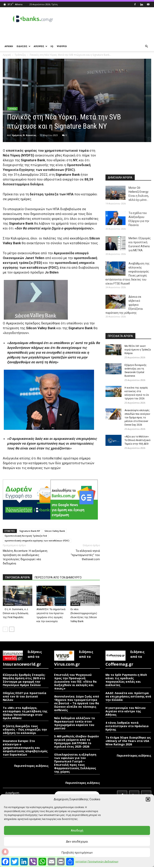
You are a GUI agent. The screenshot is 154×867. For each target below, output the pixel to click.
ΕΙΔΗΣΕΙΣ (22, 46)
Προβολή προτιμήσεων (77, 852)
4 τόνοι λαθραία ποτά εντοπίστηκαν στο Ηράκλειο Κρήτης (127, 726)
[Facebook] (135, 4)
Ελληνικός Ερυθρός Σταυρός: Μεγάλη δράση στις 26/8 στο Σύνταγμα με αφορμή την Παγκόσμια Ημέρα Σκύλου (24, 680)
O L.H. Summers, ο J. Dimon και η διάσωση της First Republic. (15, 613)
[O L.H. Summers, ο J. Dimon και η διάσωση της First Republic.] (17, 596)
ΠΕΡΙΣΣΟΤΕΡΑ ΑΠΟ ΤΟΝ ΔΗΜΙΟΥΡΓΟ (58, 577)
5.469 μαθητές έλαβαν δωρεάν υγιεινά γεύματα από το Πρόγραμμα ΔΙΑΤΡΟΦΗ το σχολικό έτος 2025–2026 (76, 741)
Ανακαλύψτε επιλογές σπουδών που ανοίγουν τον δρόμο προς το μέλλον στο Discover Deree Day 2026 (137, 417)
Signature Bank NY (29, 530)
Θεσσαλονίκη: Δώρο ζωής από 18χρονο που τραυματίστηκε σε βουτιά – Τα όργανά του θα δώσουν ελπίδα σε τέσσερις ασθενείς (76, 703)
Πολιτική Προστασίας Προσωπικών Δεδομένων (89, 861)
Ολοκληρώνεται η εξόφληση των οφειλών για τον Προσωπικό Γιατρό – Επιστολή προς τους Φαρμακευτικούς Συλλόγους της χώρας (75, 763)
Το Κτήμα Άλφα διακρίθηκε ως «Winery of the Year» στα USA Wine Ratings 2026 (128, 741)
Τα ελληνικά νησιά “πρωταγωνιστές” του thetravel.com (85, 555)
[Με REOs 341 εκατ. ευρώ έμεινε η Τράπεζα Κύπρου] (113, 349)
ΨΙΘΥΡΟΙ (62, 46)
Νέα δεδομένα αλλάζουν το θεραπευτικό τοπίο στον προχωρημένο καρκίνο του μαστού (74, 723)
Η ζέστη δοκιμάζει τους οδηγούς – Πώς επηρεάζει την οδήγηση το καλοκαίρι (25, 729)
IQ (52, 46)
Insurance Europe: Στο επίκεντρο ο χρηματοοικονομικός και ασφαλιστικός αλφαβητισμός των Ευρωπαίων (25, 747)
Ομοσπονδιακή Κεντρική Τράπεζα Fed (26, 535)
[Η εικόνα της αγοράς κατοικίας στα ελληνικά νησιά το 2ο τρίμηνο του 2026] (113, 391)
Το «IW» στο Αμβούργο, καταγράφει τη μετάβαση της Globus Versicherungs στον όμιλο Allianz (25, 713)
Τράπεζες (20, 55)
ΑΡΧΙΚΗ (9, 46)
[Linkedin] (142, 4)
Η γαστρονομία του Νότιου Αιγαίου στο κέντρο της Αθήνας (125, 711)
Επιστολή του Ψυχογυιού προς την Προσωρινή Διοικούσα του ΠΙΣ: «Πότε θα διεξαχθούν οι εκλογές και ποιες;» (75, 681)
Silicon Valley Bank (55, 530)
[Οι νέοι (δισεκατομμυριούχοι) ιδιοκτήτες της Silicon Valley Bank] (85, 596)
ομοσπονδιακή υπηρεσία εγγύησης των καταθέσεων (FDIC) (37, 540)
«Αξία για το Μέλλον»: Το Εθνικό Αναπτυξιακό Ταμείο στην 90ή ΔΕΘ (137, 440)
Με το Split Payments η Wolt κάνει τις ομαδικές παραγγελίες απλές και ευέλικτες (126, 680)
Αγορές (41, 604)
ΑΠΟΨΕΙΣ (39, 46)
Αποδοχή (77, 830)
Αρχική (7, 55)
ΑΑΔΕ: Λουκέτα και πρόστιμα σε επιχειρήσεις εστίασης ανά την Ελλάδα (128, 696)
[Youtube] (148, 4)
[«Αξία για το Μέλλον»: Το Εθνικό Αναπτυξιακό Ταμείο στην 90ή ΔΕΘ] (113, 440)
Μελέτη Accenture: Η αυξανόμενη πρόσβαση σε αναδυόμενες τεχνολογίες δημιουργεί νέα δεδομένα (25, 557)
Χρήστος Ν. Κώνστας (24, 135)
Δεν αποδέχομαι (77, 841)
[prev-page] (5, 629)
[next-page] (11, 629)
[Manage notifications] (5, 852)
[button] (148, 799)
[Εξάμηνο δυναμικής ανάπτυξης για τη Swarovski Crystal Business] (113, 368)
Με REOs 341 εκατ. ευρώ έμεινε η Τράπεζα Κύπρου (138, 350)
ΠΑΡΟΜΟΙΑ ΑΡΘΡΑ (17, 577)
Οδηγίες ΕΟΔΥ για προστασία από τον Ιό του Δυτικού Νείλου (24, 696)
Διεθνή (75, 604)
